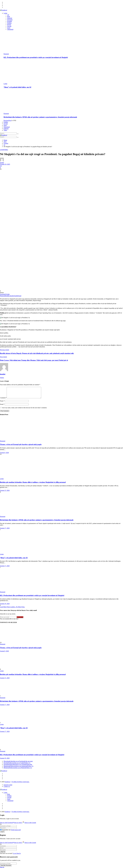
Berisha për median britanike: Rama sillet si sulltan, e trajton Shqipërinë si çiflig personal (33, 482)
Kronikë (9, 21)
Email (2, 404)
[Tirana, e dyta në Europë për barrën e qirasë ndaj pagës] (61, 428)
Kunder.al (7, 781)
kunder (2, 162)
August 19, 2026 (5, 603)
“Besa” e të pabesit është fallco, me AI (17, 87)
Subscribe (20, 617)
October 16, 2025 (5, 164)
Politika (9, 23)
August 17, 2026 (5, 528)
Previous (6, 120)
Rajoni (9, 24)
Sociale (9, 26)
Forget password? (16, 830)
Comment (3, 398)
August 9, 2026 (4, 452)
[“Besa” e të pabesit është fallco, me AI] (63, 71)
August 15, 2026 (5, 490)
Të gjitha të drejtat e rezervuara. (20, 781)
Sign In (2, 867)
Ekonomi (9, 19)
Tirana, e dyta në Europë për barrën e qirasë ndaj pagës (21, 444)
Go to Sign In (17, 853)
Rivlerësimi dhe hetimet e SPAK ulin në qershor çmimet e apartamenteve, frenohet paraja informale (40, 117)
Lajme (5, 83)
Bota (8, 16)
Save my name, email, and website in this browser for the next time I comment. (24, 407)
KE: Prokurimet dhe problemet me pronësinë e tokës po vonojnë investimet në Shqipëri (36, 57)
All (8, 15)
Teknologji (10, 29)
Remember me (6, 830)
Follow (2, 377)
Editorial (9, 18)
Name (2, 401)
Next (10, 120)
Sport (8, 28)
